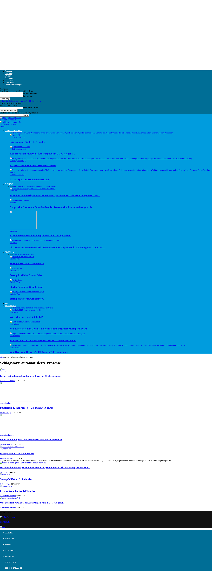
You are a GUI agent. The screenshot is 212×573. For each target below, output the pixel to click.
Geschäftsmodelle (26, 308)
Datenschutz (9, 82)
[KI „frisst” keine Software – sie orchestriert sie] (101, 158)
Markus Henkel (6, 444)
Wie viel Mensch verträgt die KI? (26, 317)
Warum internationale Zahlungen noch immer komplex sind (40, 235)
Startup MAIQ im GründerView (26, 275)
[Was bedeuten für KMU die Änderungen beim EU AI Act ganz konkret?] (20, 147)
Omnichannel (142, 133)
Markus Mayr (5, 413)
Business (9, 184)
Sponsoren (9, 78)
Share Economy (153, 133)
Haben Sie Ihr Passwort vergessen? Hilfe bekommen (20, 101)
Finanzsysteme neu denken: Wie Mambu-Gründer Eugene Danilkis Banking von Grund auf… (57, 247)
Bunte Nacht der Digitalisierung (38, 133)
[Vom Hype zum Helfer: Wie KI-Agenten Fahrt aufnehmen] (98, 345)
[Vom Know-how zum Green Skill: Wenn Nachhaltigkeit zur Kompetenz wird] (25, 322)
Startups (9, 252)
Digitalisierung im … (85, 133)
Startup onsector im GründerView (27, 298)
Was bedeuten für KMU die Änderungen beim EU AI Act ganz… (42, 153)
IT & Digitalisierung (13, 131)
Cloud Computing (57, 133)
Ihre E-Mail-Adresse (31, 108)
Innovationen (38, 308)
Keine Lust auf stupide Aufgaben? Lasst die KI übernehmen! (30, 376)
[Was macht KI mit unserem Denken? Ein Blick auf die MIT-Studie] (47, 333)
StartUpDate (28, 254)
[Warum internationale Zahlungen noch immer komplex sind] (23, 229)
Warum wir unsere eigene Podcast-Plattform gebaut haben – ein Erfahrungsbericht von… (55, 195)
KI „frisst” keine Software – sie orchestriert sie (33, 165)
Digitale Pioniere (70, 133)
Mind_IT (8, 303)
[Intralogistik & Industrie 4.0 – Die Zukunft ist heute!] (20, 401)
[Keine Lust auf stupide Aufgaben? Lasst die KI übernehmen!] (3, 369)
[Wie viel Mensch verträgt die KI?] (25, 310)
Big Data (16, 133)
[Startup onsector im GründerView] (27, 292)
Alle (11, 133)
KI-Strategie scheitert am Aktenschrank (29, 179)
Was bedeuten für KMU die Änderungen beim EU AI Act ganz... (32, 502)
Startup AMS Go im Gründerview (27, 263)
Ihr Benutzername (30, 93)
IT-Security (108, 133)
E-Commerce (99, 133)
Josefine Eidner (6, 458)
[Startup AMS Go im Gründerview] (22, 257)
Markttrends (48, 308)
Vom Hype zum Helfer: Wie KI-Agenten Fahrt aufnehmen (39, 352)
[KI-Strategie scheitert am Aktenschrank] (111, 172)
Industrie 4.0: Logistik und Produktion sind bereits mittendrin (31, 439)
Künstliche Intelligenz (121, 133)
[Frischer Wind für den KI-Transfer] (16, 135)
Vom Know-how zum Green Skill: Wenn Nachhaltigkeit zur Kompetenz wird (48, 328)
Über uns (8, 71)
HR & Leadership (27, 186)
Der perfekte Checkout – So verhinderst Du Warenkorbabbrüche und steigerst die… (52, 207)
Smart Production (166, 133)
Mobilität (133, 133)
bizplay (23, 133)
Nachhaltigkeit (39, 186)
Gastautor (8, 74)
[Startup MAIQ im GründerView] (16, 268)
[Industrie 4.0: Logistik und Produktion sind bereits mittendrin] (20, 433)
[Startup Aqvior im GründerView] (16, 280)
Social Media (50, 186)
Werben (8, 76)
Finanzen (16, 186)
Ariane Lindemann (7, 381)
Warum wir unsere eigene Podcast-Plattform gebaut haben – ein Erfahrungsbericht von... (45, 467)
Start (2, 357)
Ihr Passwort (27, 96)
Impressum (9, 80)
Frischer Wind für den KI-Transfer (27, 142)
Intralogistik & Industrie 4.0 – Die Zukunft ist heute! (26, 407)
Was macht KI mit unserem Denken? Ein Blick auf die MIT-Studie (43, 340)
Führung (16, 308)
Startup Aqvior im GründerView (26, 287)
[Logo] (10, 120)
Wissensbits (10, 306)
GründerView (18, 254)
